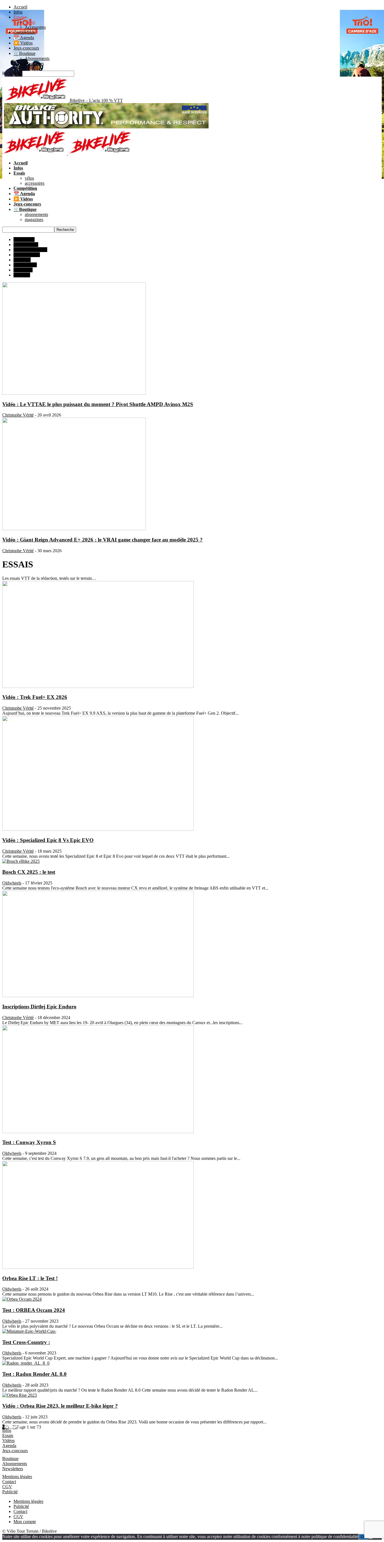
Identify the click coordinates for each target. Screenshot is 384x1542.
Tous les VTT (25, 244)
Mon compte (24, 1521)
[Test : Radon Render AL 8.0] (25, 1363)
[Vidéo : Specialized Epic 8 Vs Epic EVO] (98, 829)
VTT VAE (23, 270)
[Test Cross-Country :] (29, 1331)
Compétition (24, 32)
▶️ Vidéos (23, 43)
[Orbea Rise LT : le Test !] (98, 1267)
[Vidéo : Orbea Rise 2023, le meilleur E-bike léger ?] (19, 1395)
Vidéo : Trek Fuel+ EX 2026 (34, 697)
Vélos (30, 22)
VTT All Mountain (30, 249)
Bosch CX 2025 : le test (28, 872)
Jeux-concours (26, 48)
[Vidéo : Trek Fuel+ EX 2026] (98, 686)
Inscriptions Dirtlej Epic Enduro (39, 1007)
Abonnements (37, 58)
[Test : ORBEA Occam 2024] (22, 1299)
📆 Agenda (23, 37)
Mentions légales (17, 1476)
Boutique (10, 1458)
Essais (18, 17)
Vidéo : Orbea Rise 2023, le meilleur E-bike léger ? (60, 1406)
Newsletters (12, 1468)
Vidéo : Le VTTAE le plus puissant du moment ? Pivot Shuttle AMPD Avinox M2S (97, 404)
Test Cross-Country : (26, 1342)
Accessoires (35, 27)
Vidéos (8, 1440)
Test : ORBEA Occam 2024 (33, 1310)
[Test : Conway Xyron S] (98, 1131)
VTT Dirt (22, 259)
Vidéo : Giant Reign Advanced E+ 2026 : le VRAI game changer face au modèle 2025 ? (102, 540)
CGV (7, 1486)
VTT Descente (26, 254)
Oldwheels (11, 883)
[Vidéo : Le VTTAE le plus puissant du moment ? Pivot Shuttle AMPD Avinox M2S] (74, 393)
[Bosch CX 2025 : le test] (21, 861)
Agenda (9, 1445)
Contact (9, 1481)
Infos (17, 12)
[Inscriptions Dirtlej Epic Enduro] (98, 995)
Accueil (20, 7)
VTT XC (21, 275)
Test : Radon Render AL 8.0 (34, 1374)
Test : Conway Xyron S (29, 1142)
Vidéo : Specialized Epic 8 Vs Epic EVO (48, 840)
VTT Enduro (25, 264)
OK (363, 1537)
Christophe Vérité (18, 415)
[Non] (370, 1538)
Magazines (34, 63)
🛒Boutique (24, 53)
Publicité (10, 1491)
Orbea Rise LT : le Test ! (30, 1278)
